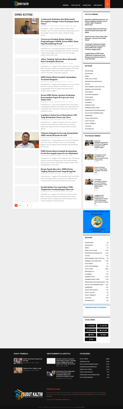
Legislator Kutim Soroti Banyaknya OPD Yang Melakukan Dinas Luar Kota (59, 116)
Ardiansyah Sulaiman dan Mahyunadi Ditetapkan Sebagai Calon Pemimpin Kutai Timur (60, 21)
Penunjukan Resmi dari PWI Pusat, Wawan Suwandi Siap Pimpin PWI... (101, 157)
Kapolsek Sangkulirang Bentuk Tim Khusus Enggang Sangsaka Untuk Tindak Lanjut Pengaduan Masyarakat (96, 22)
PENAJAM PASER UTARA (92, 108)
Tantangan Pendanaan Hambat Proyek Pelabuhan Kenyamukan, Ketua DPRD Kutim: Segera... (100, 184)
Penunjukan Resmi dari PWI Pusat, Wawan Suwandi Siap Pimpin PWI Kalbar (96, 30)
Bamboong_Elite (80, 407)
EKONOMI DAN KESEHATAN (93, 81)
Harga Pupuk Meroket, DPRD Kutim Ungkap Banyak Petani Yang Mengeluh (58, 170)
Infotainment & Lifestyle (58, 354)
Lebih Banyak (98, 5)
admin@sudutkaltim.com (62, 399)
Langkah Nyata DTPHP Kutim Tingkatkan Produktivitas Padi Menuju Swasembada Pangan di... (101, 199)
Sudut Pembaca (21, 354)
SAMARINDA (88, 115)
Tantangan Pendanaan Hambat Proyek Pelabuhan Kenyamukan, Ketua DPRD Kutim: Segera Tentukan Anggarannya (95, 46)
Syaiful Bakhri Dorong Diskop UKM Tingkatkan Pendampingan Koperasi (57, 188)
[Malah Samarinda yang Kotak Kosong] (18, 361)
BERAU (87, 76)
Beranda (66, 5)
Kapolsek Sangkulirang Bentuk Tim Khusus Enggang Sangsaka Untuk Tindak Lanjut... (101, 144)
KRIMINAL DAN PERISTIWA (93, 89)
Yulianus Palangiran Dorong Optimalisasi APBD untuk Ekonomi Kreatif (59, 134)
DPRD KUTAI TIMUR (91, 79)
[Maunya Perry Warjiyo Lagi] (18, 370)
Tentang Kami (53, 389)
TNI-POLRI (88, 126)
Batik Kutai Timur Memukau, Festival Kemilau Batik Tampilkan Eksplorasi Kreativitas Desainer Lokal (65, 373)
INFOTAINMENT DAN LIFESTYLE (94, 87)
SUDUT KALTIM (75, 5)
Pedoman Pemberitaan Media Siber (84, 394)
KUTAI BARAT (89, 92)
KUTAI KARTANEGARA (91, 94)
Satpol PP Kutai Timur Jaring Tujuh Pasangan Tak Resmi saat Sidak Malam (96, 38)
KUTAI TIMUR (89, 97)
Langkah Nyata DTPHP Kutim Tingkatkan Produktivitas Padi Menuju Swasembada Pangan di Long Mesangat (95, 56)
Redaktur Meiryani (54, 26)
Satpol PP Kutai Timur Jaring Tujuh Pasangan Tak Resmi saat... (101, 169)
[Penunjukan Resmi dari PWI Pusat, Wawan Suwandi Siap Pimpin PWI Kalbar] (89, 157)
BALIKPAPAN (89, 73)
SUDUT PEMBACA (90, 123)
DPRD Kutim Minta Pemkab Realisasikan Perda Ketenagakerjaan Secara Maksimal (59, 152)
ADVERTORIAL (87, 5)
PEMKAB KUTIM (90, 105)
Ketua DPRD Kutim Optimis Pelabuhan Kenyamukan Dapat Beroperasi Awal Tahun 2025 (58, 97)
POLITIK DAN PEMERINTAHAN (94, 113)
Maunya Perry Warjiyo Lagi (32, 368)
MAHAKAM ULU (89, 100)
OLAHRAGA (88, 102)
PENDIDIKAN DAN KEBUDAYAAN (95, 110)
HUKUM (87, 84)
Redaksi (52, 46)
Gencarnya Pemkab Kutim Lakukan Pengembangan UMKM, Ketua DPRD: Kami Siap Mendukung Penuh (59, 41)
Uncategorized (89, 129)
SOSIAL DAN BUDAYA (91, 118)
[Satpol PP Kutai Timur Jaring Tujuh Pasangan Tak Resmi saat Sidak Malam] (89, 169)
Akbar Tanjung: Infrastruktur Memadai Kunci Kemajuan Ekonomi (58, 60)
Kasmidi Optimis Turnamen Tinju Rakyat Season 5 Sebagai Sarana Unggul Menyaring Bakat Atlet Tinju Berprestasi (66, 361)
